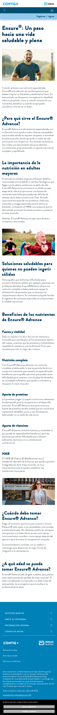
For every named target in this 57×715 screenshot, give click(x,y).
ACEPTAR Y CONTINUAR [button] (29, 711)
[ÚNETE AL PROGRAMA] (51, 619)
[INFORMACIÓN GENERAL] (51, 625)
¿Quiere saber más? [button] (29, 707)
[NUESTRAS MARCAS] (51, 613)
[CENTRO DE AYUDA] (51, 631)
